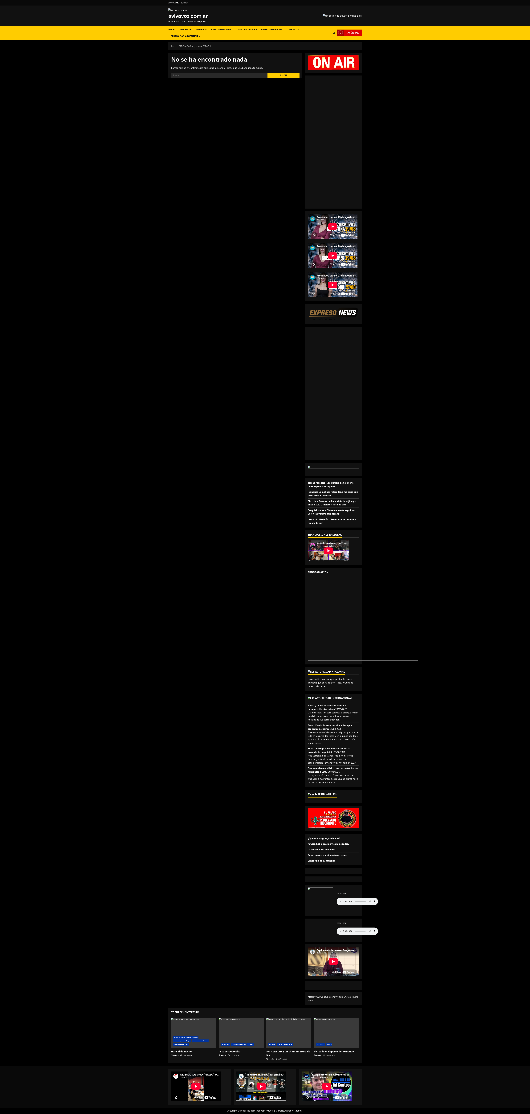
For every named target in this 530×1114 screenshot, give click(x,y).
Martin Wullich (326, 794)
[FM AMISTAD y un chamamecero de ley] (288, 1033)
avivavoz (201, 29)
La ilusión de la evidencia (321, 849)
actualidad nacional (330, 671)
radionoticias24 (221, 29)
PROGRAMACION (181, 1044)
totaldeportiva (245, 29)
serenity (293, 29)
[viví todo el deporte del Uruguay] (336, 1033)
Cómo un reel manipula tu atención (327, 855)
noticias (204, 1041)
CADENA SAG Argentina (184, 36)
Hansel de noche (181, 1051)
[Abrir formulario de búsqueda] (334, 33)
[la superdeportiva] (241, 1033)
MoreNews (281, 1110)
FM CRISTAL (185, 29)
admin (176, 1055)
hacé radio (353, 32)
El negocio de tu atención (322, 860)
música (196, 1041)
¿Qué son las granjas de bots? (324, 838)
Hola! (171, 29)
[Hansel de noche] (193, 1033)
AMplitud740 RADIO (272, 29)
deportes (225, 1044)
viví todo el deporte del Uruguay (334, 1051)
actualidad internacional (333, 698)
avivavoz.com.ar (188, 16)
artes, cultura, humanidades (186, 1037)
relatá (250, 1044)
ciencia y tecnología (182, 1041)
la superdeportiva (230, 1051)
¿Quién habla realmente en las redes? (328, 843)
